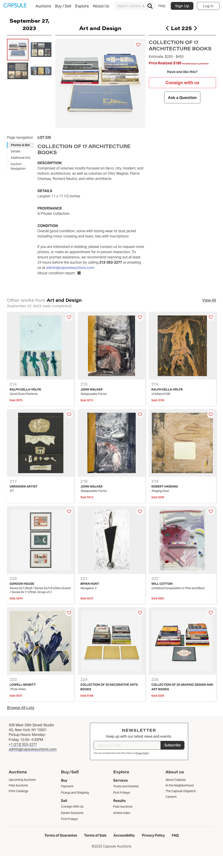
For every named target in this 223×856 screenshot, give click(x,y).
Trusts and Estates (126, 786)
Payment (67, 786)
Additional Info (20, 158)
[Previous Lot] (167, 28)
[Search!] (150, 6)
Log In (208, 5)
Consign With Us (72, 806)
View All (209, 300)
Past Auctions (122, 806)
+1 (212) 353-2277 (23, 744)
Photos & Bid (20, 145)
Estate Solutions (72, 813)
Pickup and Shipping (75, 793)
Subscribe (172, 745)
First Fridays (69, 819)
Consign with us (182, 82)
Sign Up (182, 5)
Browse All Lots (20, 707)
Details (15, 151)
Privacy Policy (142, 753)
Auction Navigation (18, 166)
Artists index (121, 813)
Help (162, 5)
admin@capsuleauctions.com (70, 267)
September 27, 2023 (29, 24)
